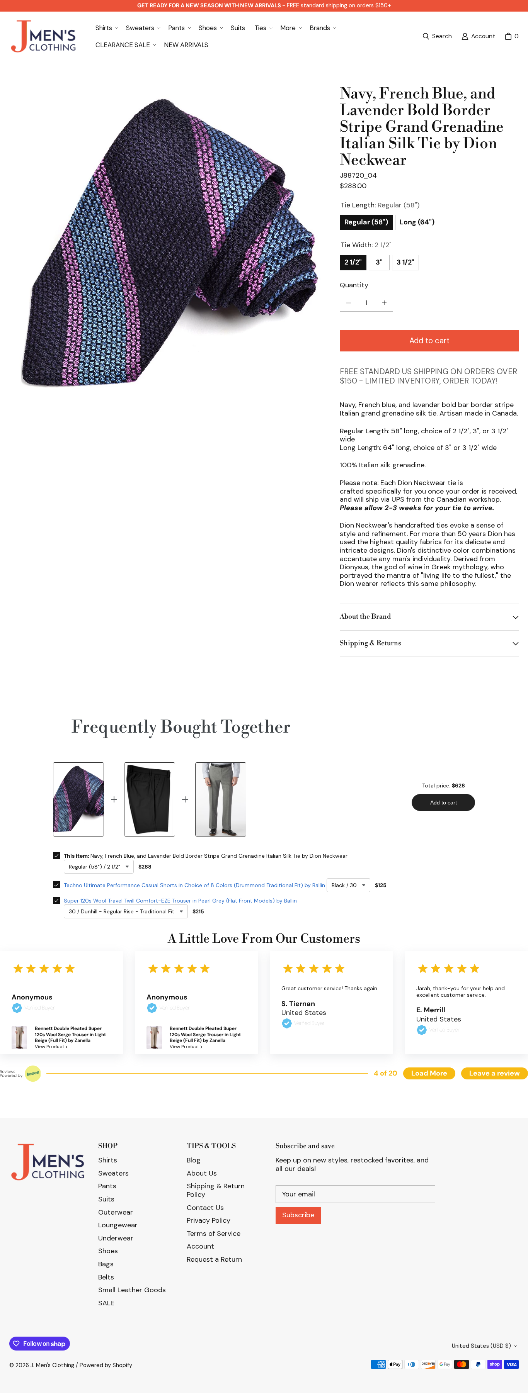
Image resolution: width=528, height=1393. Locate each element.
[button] (106, 27)
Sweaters (113, 1173)
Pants (107, 1186)
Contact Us (205, 1207)
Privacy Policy (208, 1220)
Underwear (115, 1238)
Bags (106, 1264)
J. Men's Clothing (52, 1365)
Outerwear (115, 1212)
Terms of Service (213, 1233)
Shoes (108, 1251)
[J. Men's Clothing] (43, 36)
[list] (168, 245)
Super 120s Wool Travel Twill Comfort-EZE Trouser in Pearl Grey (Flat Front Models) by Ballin (180, 900)
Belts (106, 1277)
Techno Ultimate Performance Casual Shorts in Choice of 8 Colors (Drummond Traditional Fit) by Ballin (194, 885)
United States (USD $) (481, 1346)
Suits (106, 1199)
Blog (194, 1160)
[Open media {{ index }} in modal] (168, 245)
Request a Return (214, 1259)
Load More (429, 1073)
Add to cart (429, 341)
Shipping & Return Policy (216, 1190)
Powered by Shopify (106, 1365)
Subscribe (298, 1215)
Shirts (107, 1160)
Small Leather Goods (132, 1290)
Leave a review (494, 1073)
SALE (106, 1303)
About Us (202, 1173)
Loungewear (118, 1225)
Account (200, 1246)
